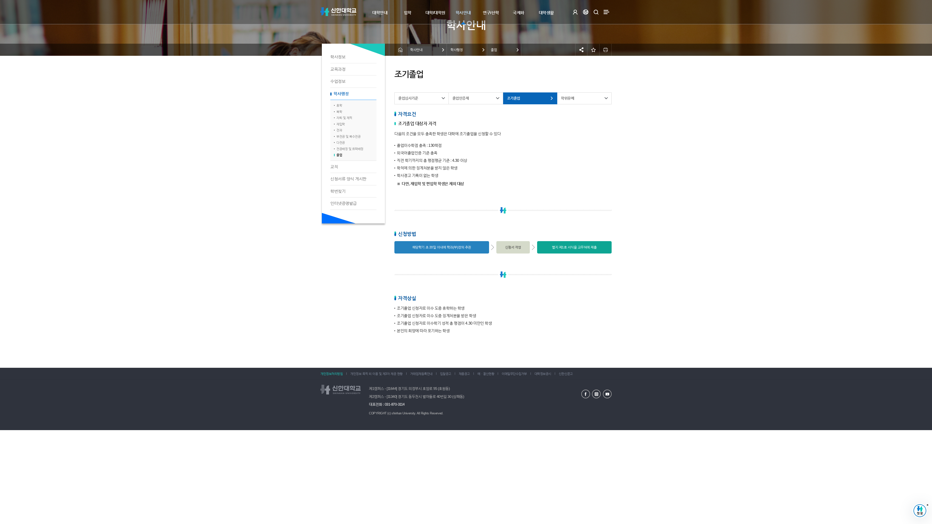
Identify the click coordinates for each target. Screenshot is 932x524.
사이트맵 (606, 12)
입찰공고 (445, 374)
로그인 (575, 12)
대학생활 (546, 12)
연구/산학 (491, 12)
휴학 (339, 105)
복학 (339, 112)
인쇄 (605, 50)
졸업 (339, 155)
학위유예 (567, 98)
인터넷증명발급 (343, 203)
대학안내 (379, 12)
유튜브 (607, 394)
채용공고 (464, 374)
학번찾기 (337, 191)
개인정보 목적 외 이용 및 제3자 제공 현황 (376, 374)
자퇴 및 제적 (344, 118)
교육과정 (337, 69)
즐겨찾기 (593, 50)
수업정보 (337, 81)
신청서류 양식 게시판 (348, 179)
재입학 (340, 124)
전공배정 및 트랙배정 (349, 149)
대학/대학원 (435, 12)
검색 (596, 12)
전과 (339, 130)
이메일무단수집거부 (514, 374)
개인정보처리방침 (331, 374)
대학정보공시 (542, 374)
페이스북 (585, 394)
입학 (407, 12)
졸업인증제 (460, 98)
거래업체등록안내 (421, 374)
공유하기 (581, 50)
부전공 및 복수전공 (348, 136)
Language (585, 12)
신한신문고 (566, 374)
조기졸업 (513, 98)
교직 (334, 166)
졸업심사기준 (408, 98)
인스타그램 (596, 394)
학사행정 (341, 93)
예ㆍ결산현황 (485, 374)
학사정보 (337, 57)
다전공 (340, 142)
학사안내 (463, 12)
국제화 (518, 12)
